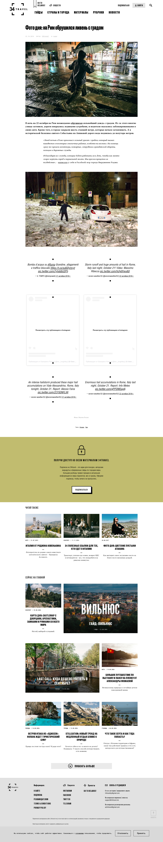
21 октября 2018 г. (63, 276)
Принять (141, 833)
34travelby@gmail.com (112, 793)
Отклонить (123, 833)
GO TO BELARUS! (90, 790)
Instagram (67, 790)
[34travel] (18, 9)
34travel (45, 36)
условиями (79, 833)
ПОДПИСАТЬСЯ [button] (81, 490)
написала (63, 162)
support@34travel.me (112, 800)
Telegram (67, 803)
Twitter (66, 799)
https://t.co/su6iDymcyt (62, 267)
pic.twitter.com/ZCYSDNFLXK (53, 392)
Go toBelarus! (41, 4)
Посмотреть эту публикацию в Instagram (53, 330)
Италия (82, 427)
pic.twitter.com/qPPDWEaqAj (110, 388)
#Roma (51, 264)
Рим (86, 427)
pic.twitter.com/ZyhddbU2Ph (53, 271)
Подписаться (123, 5)
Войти (140, 5)
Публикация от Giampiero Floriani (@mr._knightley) (48, 362)
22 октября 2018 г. (126, 276)
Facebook (67, 795)
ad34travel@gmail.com (112, 807)
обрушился (76, 123)
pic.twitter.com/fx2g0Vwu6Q (114, 271)
